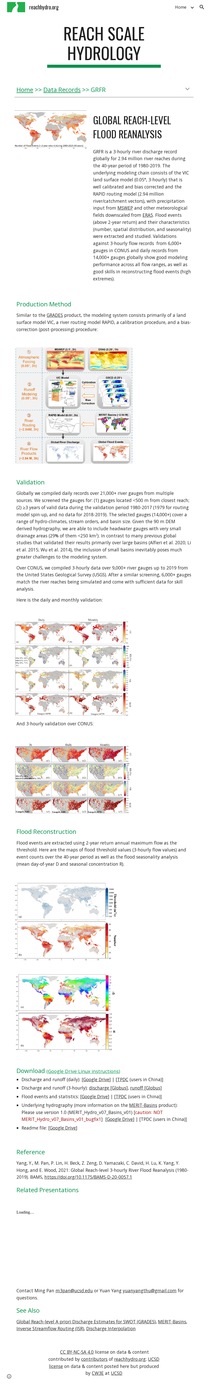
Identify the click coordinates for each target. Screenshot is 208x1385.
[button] (202, 7)
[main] (104, 45)
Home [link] (180, 7)
